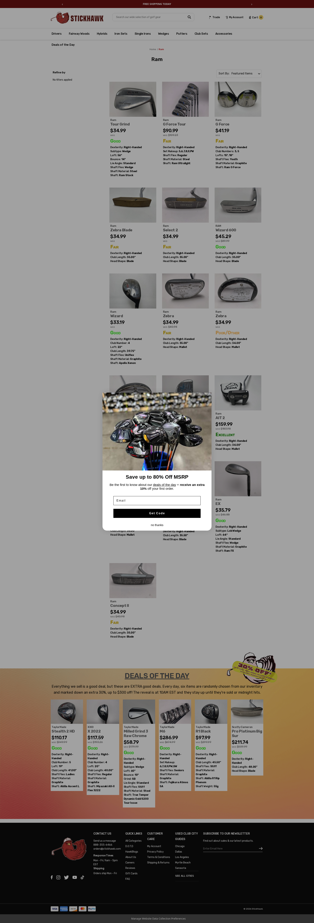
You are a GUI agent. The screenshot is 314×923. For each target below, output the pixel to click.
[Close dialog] (207, 396)
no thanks (157, 525)
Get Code (157, 513)
